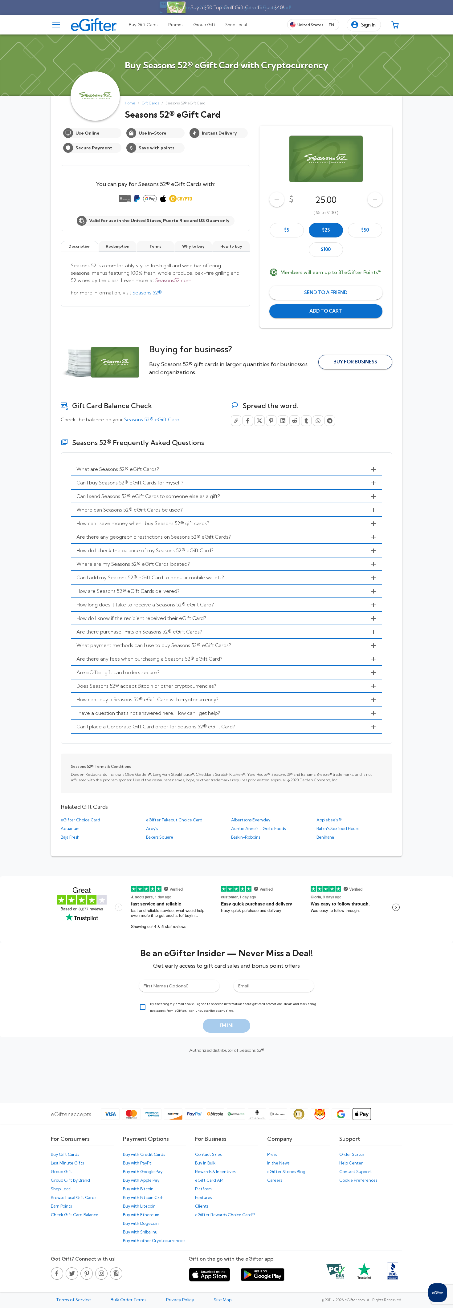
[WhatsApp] (318, 421)
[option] (287, 230)
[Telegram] (330, 421)
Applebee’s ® (328, 819)
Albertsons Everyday (250, 819)
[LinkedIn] (283, 421)
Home (130, 103)
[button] (364, 24)
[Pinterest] (271, 421)
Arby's (152, 828)
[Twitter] (259, 421)
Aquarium (70, 828)
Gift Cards (150, 103)
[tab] (143, 24)
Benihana (325, 837)
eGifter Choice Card (80, 819)
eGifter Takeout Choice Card (174, 819)
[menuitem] (226, 469)
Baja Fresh (70, 837)
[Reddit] (295, 421)
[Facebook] (248, 421)
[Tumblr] (306, 421)
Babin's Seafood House (338, 828)
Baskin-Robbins (245, 837)
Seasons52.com (173, 280)
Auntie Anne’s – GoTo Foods (258, 828)
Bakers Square (159, 837)
